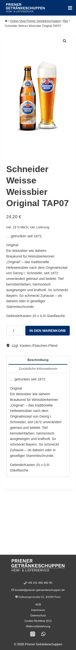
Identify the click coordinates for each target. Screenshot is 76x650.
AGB (38, 604)
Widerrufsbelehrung (38, 626)
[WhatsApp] (43, 634)
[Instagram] (33, 634)
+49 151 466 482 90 (39, 582)
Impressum (38, 609)
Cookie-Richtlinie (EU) (38, 620)
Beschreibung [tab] (38, 360)
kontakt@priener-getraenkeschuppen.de (40, 589)
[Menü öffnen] (70, 7)
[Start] (6, 21)
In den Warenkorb (47, 331)
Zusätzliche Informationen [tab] (38, 368)
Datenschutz (38, 615)
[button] (64, 41)
